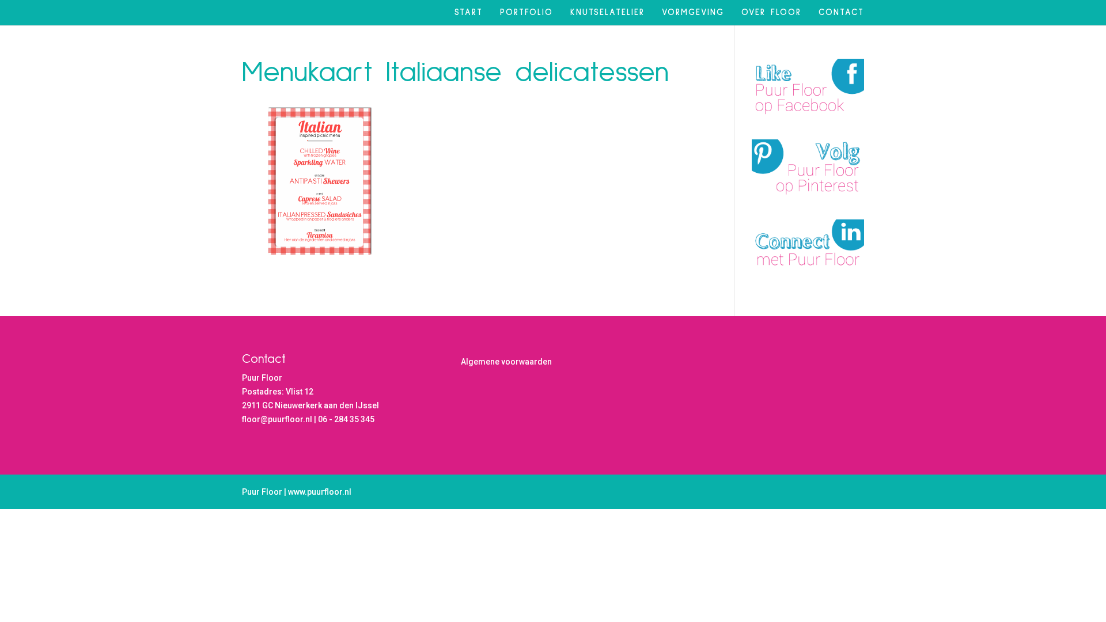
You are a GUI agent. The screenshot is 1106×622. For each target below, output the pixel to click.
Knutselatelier (607, 13)
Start (468, 13)
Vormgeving (693, 13)
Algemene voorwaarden (506, 361)
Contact (841, 13)
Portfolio (526, 13)
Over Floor (771, 13)
